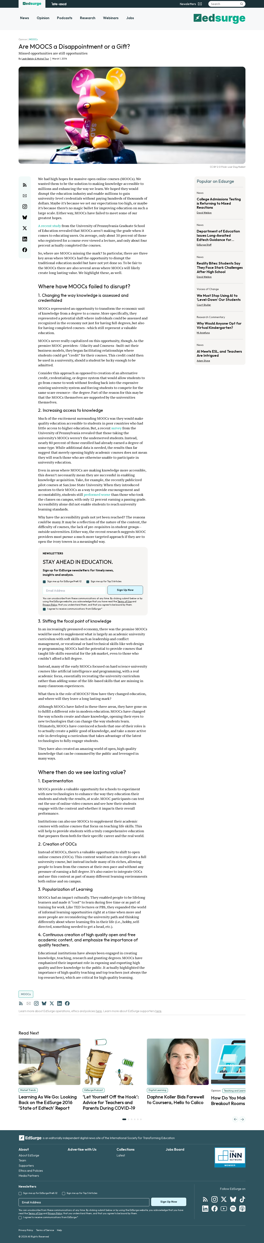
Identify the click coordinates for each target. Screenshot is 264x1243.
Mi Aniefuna (203, 332)
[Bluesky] (44, 1003)
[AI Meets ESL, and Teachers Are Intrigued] (220, 351)
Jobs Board (175, 1149)
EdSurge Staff (204, 244)
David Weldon (204, 212)
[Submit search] (241, 4)
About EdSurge (29, 1155)
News (24, 18)
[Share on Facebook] (24, 250)
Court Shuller (204, 304)
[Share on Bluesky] (24, 217)
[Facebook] (67, 1003)
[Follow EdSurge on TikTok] (242, 1199)
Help (59, 1230)
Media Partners (29, 1175)
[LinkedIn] (59, 1003)
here (99, 1011)
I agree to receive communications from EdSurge (74, 608)
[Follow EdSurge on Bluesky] (233, 1199)
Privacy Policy (50, 604)
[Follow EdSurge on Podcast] (242, 1209)
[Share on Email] (24, 195)
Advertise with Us (82, 1149)
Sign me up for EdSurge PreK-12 (64, 581)
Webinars (110, 18)
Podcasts (64, 18)
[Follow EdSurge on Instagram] (214, 1199)
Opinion (43, 18)
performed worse (97, 494)
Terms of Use (125, 601)
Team (22, 1160)
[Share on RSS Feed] (24, 185)
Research (87, 18)
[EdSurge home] (32, 4)
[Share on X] (24, 228)
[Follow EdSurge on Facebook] (214, 1209)
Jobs (130, 18)
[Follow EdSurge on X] (224, 1199)
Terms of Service (45, 1230)
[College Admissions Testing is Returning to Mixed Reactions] (220, 204)
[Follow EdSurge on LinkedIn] (205, 1209)
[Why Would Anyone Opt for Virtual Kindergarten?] (220, 326)
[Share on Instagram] (24, 206)
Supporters (26, 1165)
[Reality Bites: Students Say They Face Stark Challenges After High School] (220, 268)
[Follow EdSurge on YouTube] (224, 1209)
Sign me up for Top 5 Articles (106, 581)
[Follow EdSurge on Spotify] (233, 1209)
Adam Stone (203, 360)
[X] (51, 1003)
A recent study (49, 225)
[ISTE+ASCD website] (58, 4)
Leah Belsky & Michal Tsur (35, 58)
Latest (121, 1155)
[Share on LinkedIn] (24, 239)
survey (116, 428)
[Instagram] (36, 1003)
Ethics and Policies (31, 1170)
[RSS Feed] (21, 1003)
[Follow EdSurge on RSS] (205, 1199)
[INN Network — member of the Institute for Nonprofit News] (230, 1157)
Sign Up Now (125, 590)
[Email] (28, 1003)
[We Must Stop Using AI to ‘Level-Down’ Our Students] (220, 298)
